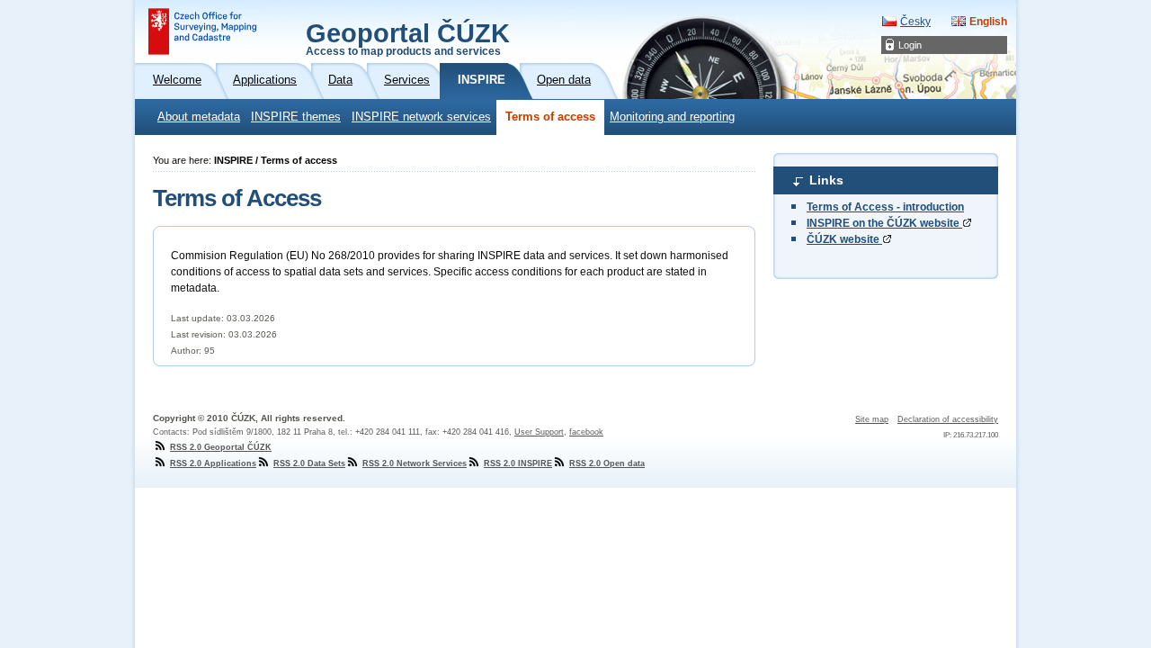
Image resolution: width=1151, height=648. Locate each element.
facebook (586, 432)
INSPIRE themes (296, 117)
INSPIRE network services (421, 117)
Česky (915, 21)
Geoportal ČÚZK (408, 38)
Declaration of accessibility (947, 419)
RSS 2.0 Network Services (414, 463)
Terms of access (550, 117)
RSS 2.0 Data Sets (309, 463)
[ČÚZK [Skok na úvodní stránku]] (202, 31)
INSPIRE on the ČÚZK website (884, 223)
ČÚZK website (844, 239)
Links (826, 180)
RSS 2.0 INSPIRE (518, 463)
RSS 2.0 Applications (213, 463)
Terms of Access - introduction (885, 207)
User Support (539, 432)
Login (910, 45)
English (988, 21)
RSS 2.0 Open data (607, 463)
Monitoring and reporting (672, 117)
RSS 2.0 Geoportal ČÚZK (221, 447)
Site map (871, 419)
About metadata (198, 117)
